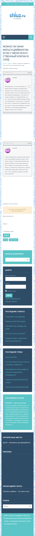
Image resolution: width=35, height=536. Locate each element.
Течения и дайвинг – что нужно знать (16, 491)
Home (8, 4)
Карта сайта (14, 4)
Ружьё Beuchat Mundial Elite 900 (16, 387)
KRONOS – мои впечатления (15, 403)
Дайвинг (10, 63)
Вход (5, 240)
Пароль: (5, 224)
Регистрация (13, 240)
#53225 (29, 143)
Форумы (5, 63)
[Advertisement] (19, 27)
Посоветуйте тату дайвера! (15, 317)
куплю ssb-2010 (11, 357)
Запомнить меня (9, 231)
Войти (6, 235)
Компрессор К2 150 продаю (15, 321)
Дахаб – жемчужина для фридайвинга (16, 442)
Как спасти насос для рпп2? (15, 333)
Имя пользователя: (8, 216)
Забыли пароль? (11, 301)
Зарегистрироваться (12, 299)
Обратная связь (24, 4)
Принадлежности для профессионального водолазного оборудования (17, 372)
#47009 (29, 72)
